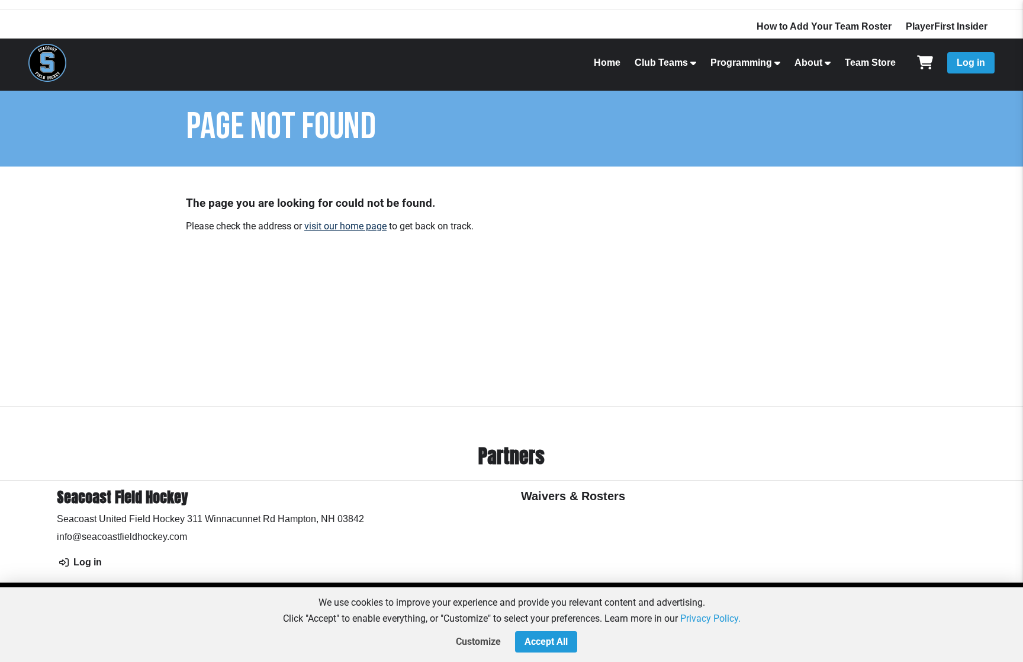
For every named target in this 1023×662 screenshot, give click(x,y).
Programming (741, 62)
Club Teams (661, 62)
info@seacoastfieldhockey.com (122, 537)
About (808, 62)
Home (607, 62)
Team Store (870, 62)
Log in (971, 62)
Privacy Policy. (710, 618)
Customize (478, 641)
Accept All (546, 641)
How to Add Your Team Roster (824, 26)
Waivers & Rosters (573, 496)
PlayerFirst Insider (946, 26)
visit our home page (345, 226)
